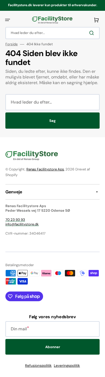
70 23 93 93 (15, 219)
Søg (52, 120)
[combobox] (52, 33)
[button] (7, 20)
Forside (11, 44)
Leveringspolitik (67, 365)
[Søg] (93, 33)
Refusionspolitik (38, 365)
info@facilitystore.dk (22, 224)
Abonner (52, 347)
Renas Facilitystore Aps (45, 169)
